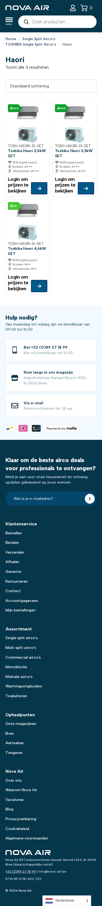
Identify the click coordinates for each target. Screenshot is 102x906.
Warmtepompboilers (23, 686)
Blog (9, 809)
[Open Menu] (9, 21)
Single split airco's (21, 638)
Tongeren (14, 752)
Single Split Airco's (38, 39)
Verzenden (14, 552)
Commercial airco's (23, 657)
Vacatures (14, 799)
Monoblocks (16, 667)
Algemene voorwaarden (26, 838)
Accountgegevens (21, 600)
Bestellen (13, 533)
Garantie (13, 571)
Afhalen (12, 562)
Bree (9, 733)
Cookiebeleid (17, 828)
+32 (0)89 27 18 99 (20, 871)
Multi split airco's (20, 647)
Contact (13, 591)
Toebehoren (16, 696)
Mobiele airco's (19, 676)
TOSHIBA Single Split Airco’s (30, 44)
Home (10, 39)
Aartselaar (14, 743)
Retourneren (16, 581)
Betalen (12, 542)
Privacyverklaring (20, 819)
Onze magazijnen (20, 723)
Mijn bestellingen (20, 610)
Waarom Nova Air (21, 790)
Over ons (13, 780)
